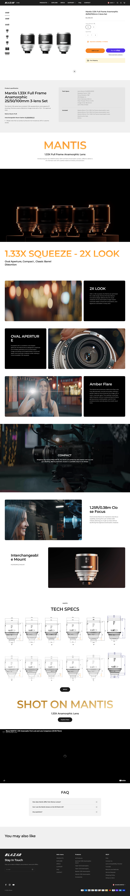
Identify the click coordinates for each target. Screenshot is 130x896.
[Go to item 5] (7, 37)
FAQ (79, 2)
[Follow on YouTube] (13, 885)
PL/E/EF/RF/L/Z (29, 117)
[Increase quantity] (95, 35)
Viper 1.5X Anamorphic (82, 865)
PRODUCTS (43, 2)
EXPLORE (54, 2)
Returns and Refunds (112, 869)
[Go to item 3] (7, 25)
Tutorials (108, 866)
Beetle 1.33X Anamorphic (82, 871)
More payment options (115, 54)
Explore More (65, 719)
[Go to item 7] (7, 49)
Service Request (110, 872)
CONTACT (87, 2)
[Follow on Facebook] (6, 885)
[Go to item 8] (7, 55)
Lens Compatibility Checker (114, 864)
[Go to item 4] (7, 31)
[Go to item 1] (7, 13)
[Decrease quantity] (88, 35)
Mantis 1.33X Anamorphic (82, 874)
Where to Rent (110, 878)
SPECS (63, 2)
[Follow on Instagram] (10, 885)
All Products (78, 858)
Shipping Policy (110, 875)
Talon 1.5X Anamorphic (82, 868)
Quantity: (88, 31)
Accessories (78, 877)
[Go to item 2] (7, 19)
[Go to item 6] (7, 43)
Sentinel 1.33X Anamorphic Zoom (83, 862)
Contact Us (109, 861)
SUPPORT (71, 2)
